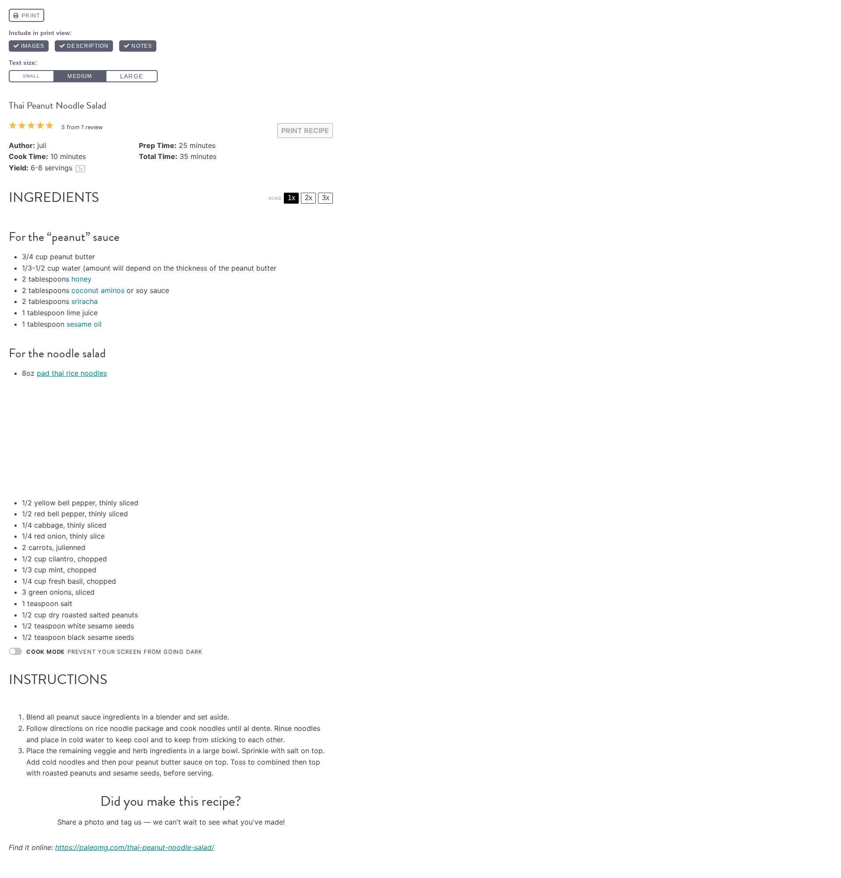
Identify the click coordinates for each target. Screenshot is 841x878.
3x (325, 197)
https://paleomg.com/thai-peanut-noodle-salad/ (134, 847)
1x (291, 197)
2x (308, 197)
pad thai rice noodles (72, 373)
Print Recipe (305, 130)
